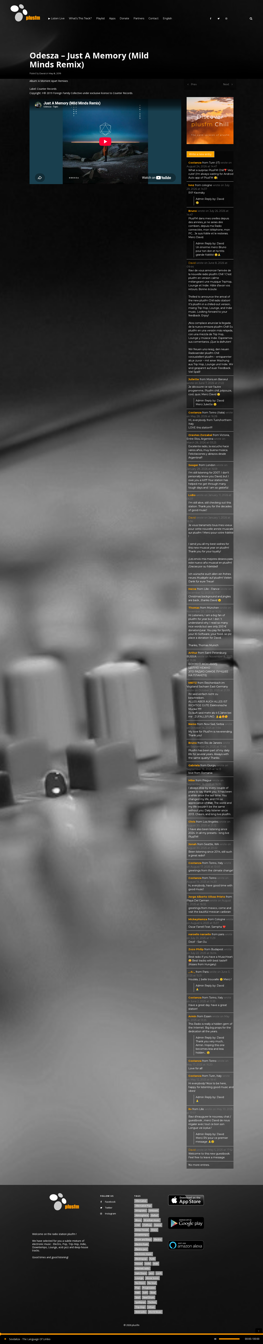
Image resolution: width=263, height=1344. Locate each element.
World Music (155, 1311)
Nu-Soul (152, 1282)
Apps (112, 18)
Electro (157, 1239)
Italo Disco (140, 1273)
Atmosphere (141, 1215)
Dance (158, 1225)
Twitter (108, 1207)
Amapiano (140, 1210)
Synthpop (140, 1302)
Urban (151, 1307)
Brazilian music (151, 1220)
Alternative (140, 1200)
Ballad (154, 1215)
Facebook (110, 1201)
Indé (156, 1263)
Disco (154, 1229)
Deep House (141, 1229)
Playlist (100, 18)
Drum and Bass (143, 1239)
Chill (137, 1225)
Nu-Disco (140, 1282)
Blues (138, 1220)
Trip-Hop (140, 1307)
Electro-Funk (141, 1244)
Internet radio (142, 1268)
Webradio (140, 1311)
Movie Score (152, 1278)
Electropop (141, 1258)
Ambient (153, 1210)
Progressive (149, 1287)
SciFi (145, 1292)
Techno (152, 1302)
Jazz (151, 1273)
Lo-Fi (159, 1273)
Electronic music (143, 1254)
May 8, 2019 (55, 73)
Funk (152, 1258)
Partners (138, 18)
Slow (152, 1292)
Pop (137, 1287)
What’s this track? (80, 18)
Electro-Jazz (141, 1249)
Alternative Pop (143, 1205)
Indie (147, 1263)
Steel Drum (148, 1297)
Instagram (110, 1213)
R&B (137, 1292)
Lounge (139, 1278)
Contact (153, 18)
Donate (124, 18)
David (42, 73)
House (138, 1263)
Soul (137, 1297)
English (167, 18)
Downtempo (141, 1234)
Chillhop (147, 1225)
